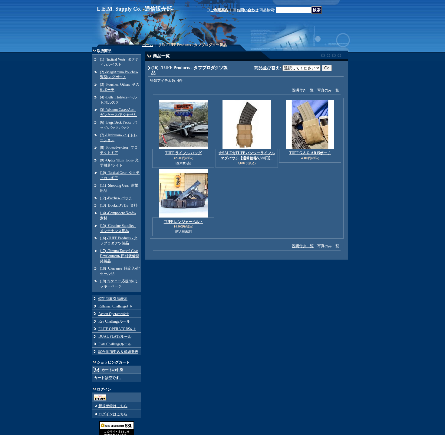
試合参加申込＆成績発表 (118, 352)
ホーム (147, 45)
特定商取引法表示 (112, 299)
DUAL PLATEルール (114, 336)
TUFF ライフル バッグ (183, 153)
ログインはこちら (112, 414)
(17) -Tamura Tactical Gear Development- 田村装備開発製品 (119, 256)
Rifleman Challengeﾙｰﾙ (115, 306)
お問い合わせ (248, 10)
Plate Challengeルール (114, 344)
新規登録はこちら (112, 406)
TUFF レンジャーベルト (183, 222)
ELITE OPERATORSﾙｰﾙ (117, 329)
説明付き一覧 (303, 90)
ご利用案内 (219, 10)
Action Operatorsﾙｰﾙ (113, 314)
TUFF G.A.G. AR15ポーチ (310, 153)
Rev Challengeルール (114, 321)
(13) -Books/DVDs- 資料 (118, 205)
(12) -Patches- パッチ (116, 198)
